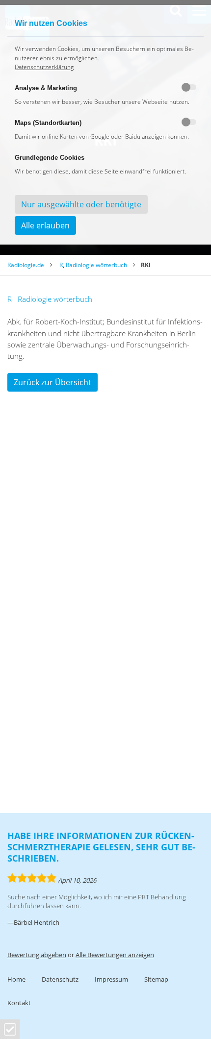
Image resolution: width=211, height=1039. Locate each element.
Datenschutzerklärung (44, 67)
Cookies (10, 1029)
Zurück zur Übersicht (52, 382)
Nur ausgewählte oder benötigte (81, 204)
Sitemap (156, 979)
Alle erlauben (45, 225)
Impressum (111, 979)
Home (16, 979)
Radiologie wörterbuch (96, 265)
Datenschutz (60, 979)
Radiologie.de (25, 265)
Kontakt (19, 1002)
